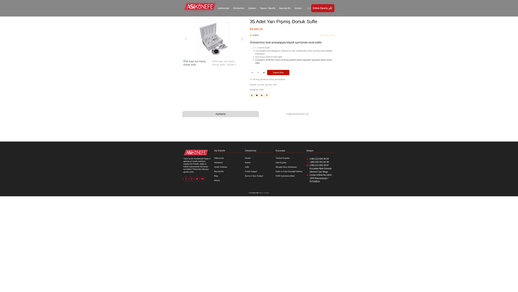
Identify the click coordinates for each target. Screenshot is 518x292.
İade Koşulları (281, 163)
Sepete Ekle (278, 72)
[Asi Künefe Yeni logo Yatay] (199, 6)
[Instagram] (191, 178)
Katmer (248, 163)
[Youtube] (202, 178)
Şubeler (252, 8)
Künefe (248, 158)
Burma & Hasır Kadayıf (254, 176)
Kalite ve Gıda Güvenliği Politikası (289, 171)
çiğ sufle (268, 85)
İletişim (298, 8)
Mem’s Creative (264, 193)
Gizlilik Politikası (220, 167)
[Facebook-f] (185, 178)
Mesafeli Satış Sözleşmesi (286, 167)
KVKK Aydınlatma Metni (285, 176)
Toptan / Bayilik (267, 8)
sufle (275, 85)
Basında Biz (285, 8)
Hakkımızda (223, 8)
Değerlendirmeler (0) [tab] (297, 114)
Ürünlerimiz (238, 8)
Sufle (261, 90)
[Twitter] (197, 178)
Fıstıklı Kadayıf (251, 171)
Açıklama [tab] (221, 114)
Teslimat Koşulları (283, 158)
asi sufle (260, 85)
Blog (216, 176)
